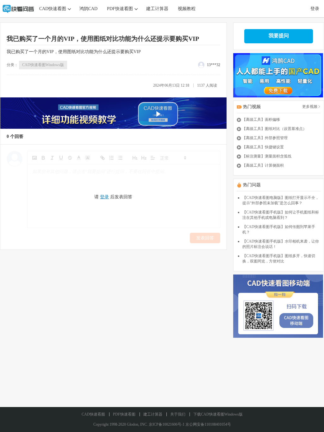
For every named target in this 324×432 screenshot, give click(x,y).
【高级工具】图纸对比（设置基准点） (274, 129)
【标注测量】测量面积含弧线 (266, 156)
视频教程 (187, 8)
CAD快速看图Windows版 (43, 65)
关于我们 (177, 414)
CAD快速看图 (52, 8)
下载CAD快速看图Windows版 (218, 414)
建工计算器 (157, 8)
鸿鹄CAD (88, 8)
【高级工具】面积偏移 (261, 119)
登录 (314, 8)
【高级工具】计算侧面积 (263, 165)
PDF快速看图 (120, 8)
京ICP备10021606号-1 (166, 424)
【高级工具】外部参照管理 (265, 138)
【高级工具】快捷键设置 (263, 147)
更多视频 (309, 106)
